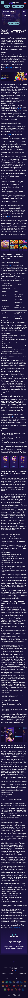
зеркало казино (15, 927)
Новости (24, 976)
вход (13, 416)
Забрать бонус (10, 23)
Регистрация (12, 973)
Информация (9, 978)
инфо (10, 265)
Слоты (17, 976)
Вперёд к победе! (14, 947)
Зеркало (4, 976)
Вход (10, 976)
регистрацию (8, 67)
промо (8, 216)
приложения (14, 579)
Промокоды (19, 978)
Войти (7, 6)
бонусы (9, 134)
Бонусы (4, 973)
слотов (20, 108)
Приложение (22, 973)
